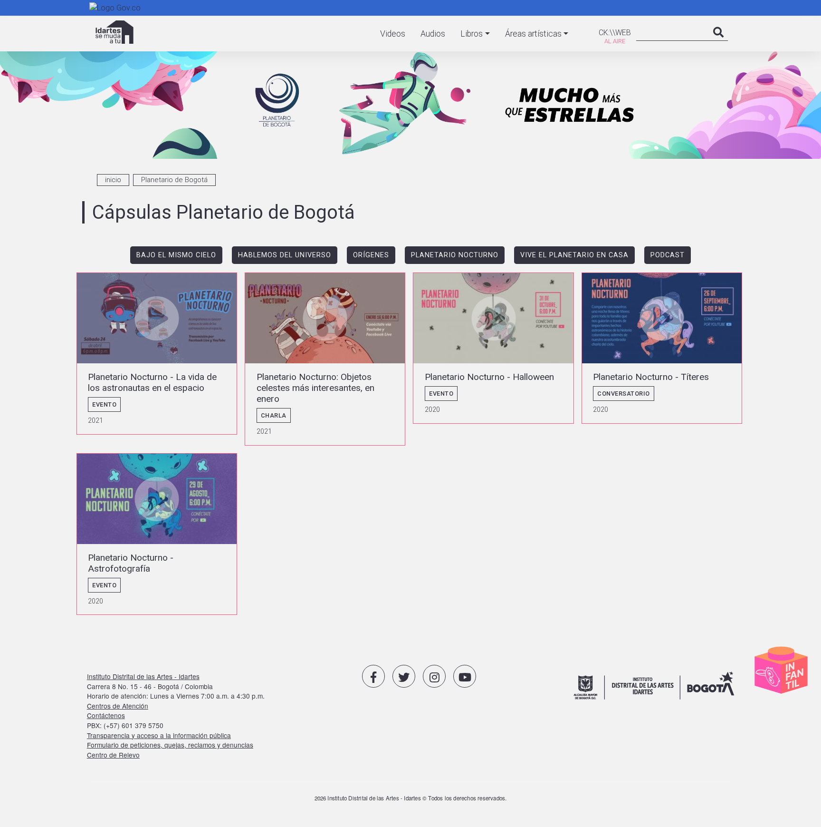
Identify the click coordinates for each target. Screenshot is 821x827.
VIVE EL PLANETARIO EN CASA (574, 255)
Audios (432, 34)
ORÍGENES (371, 255)
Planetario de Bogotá (174, 179)
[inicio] (114, 32)
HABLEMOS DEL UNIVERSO (284, 255)
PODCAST (667, 255)
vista (157, 353)
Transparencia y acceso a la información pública (159, 735)
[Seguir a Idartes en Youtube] (464, 676)
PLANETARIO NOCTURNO (454, 255)
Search (718, 41)
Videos (392, 34)
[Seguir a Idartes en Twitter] (403, 676)
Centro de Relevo (113, 754)
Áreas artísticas (533, 34)
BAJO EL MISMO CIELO (176, 255)
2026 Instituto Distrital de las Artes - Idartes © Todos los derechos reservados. (411, 798)
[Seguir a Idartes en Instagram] (434, 676)
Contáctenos (106, 715)
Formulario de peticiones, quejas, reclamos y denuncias (170, 744)
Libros (471, 34)
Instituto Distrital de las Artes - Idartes (143, 676)
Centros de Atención (117, 705)
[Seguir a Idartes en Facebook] (373, 676)
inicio (113, 179)
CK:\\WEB (615, 32)
